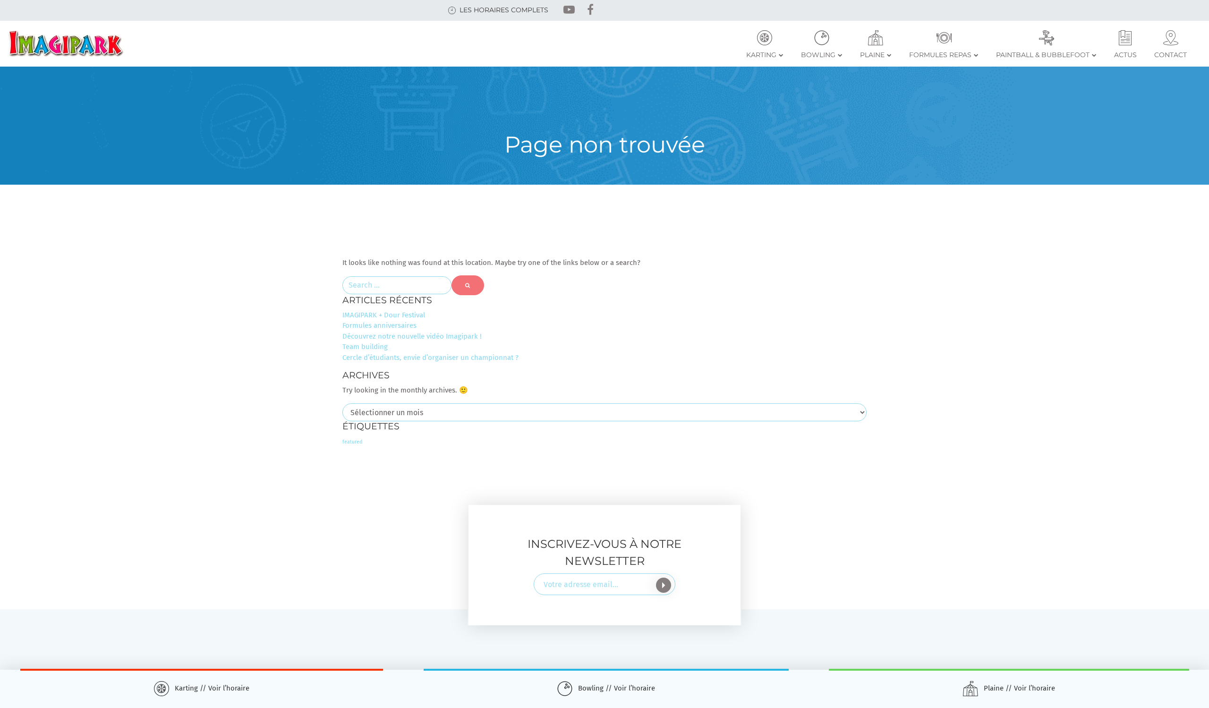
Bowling (818, 55)
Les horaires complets (504, 10)
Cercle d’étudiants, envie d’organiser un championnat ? (430, 357)
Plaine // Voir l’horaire (1019, 688)
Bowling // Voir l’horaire (616, 688)
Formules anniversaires (379, 325)
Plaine (872, 55)
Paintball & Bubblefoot (1043, 55)
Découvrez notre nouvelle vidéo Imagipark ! (412, 336)
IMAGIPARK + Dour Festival (383, 315)
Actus (1125, 55)
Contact (1170, 55)
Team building (365, 346)
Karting (761, 55)
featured (352, 442)
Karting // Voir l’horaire (212, 688)
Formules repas (940, 55)
